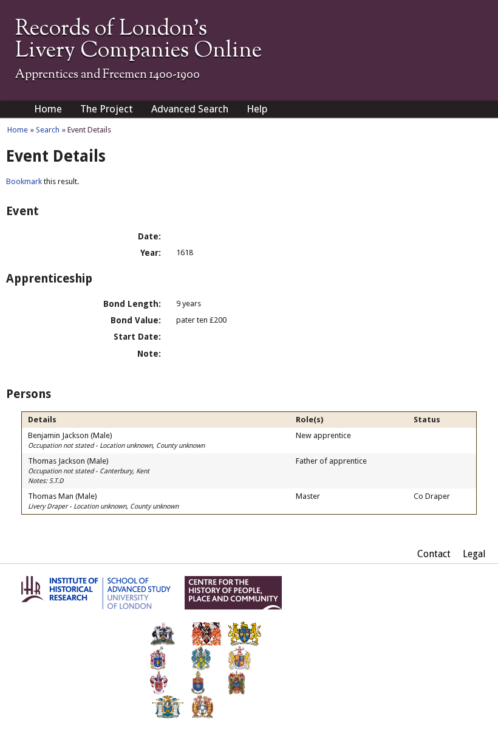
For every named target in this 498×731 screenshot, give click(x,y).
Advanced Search (189, 109)
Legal (474, 554)
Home (48, 109)
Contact (434, 554)
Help (257, 109)
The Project (106, 109)
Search (48, 129)
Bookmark (24, 181)
